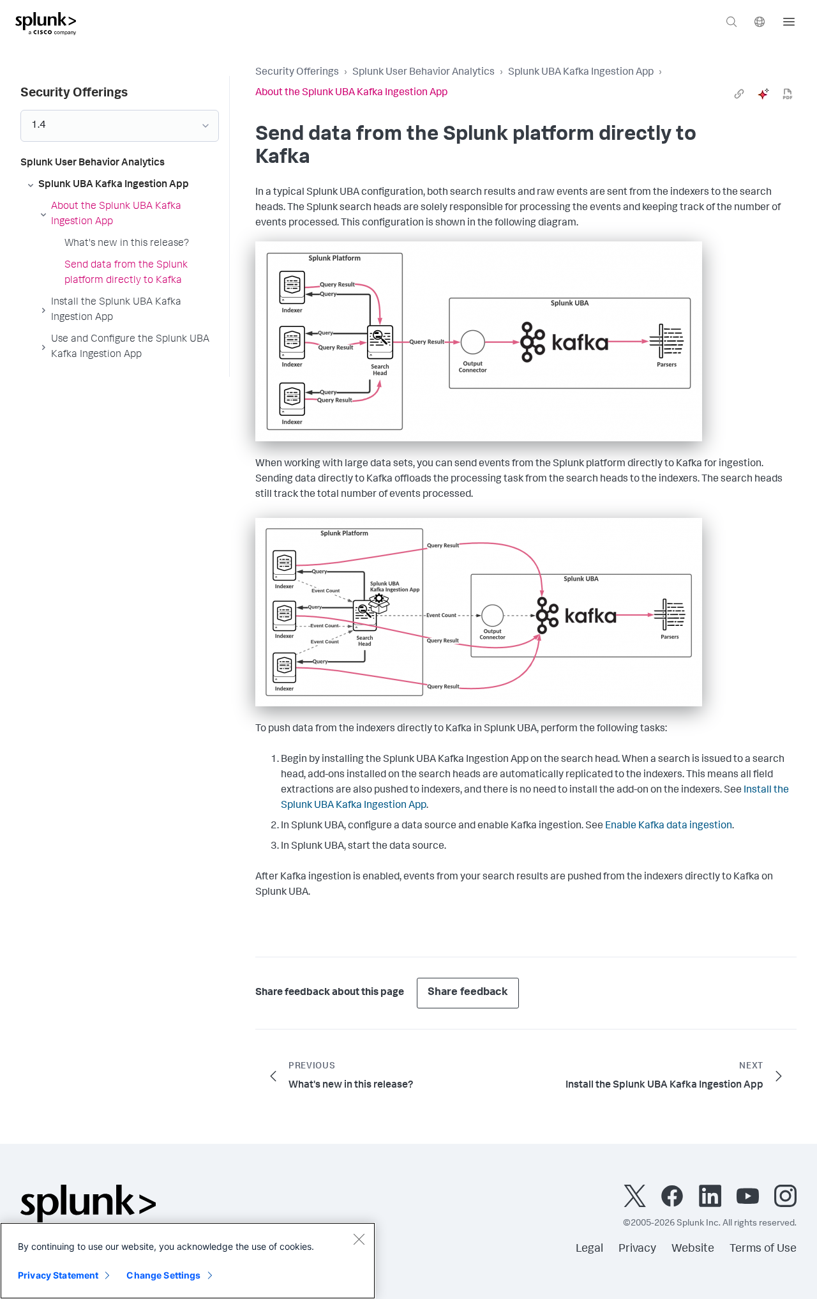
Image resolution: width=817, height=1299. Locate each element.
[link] (739, 94)
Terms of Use (763, 1249)
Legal (589, 1249)
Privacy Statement (58, 1275)
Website (692, 1249)
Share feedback (468, 992)
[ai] (763, 94)
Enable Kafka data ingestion (668, 826)
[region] (187, 1260)
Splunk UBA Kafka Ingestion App (581, 73)
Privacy (637, 1249)
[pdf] (788, 94)
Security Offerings (297, 73)
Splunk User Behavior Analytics (423, 73)
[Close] (358, 1239)
